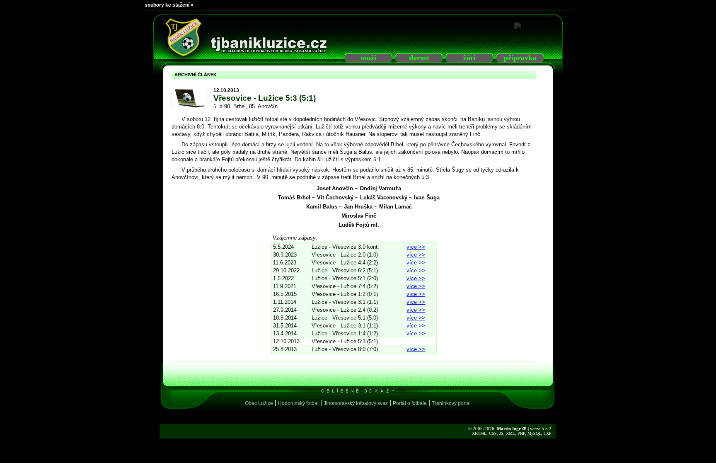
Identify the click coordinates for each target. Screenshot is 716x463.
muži (368, 57)
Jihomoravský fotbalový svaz (356, 403)
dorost (419, 57)
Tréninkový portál (451, 403)
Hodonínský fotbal (298, 403)
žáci (469, 57)
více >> (415, 247)
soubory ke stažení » (169, 5)
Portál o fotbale (410, 403)
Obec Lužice (259, 403)
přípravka (520, 57)
